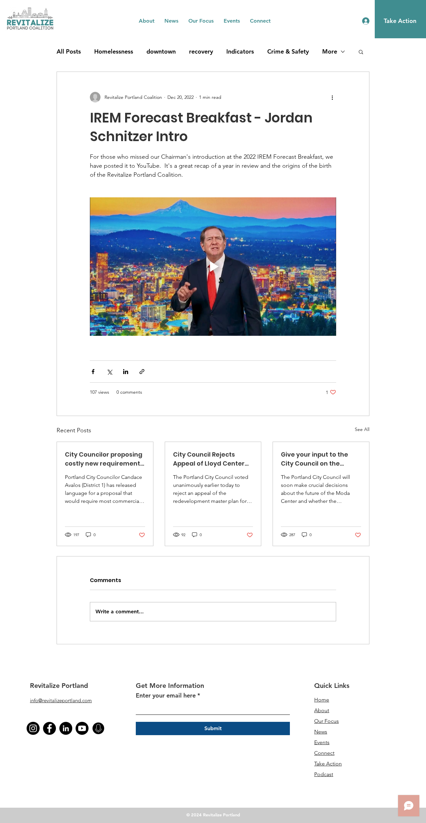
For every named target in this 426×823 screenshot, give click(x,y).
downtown (161, 51)
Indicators (240, 51)
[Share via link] (142, 371)
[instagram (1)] (33, 728)
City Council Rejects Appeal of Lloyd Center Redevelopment (209, 459)
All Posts (69, 51)
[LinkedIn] (65, 728)
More (329, 51)
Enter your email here (166, 696)
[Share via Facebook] (93, 371)
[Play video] (213, 266)
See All (362, 429)
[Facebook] (49, 728)
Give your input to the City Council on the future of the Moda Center (314, 459)
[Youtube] (82, 728)
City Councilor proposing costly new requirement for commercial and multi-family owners (103, 459)
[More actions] (332, 97)
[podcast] (98, 728)
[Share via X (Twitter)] (109, 371)
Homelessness (113, 51)
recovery (201, 51)
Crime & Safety (288, 51)
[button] (146, 21)
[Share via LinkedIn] (125, 371)
